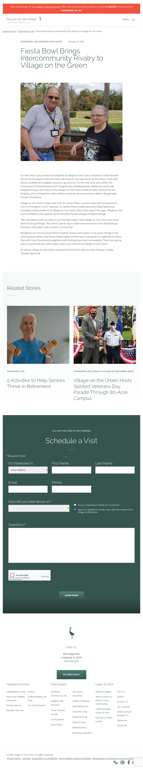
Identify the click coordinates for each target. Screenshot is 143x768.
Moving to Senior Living (104, 719)
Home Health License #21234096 (75, 758)
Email (14, 482)
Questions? (16, 524)
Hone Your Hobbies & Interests (15, 698)
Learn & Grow (9, 31)
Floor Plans (56, 725)
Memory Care (79, 722)
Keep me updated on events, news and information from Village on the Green (105, 510)
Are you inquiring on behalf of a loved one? (99, 505)
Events (120, 696)
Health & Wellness (81, 701)
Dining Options (13, 705)
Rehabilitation (79, 727)
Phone (58, 482)
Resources (122, 720)
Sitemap (26, 758)
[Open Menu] (133, 19)
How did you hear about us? (31, 501)
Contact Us (122, 701)
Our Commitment (37, 705)
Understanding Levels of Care (103, 711)
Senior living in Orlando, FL (124, 714)
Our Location (123, 707)
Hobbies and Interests (57, 703)
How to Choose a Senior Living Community (104, 700)
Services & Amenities (77, 694)
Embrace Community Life (59, 694)
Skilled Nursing (79, 717)
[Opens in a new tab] (128, 762)
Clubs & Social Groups (58, 712)
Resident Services (14, 710)
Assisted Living (79, 711)
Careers (122, 725)
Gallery (31, 691)
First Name (62, 463)
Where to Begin (103, 691)
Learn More (71, 595)
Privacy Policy (14, 758)
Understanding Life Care (37, 698)
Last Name (105, 463)
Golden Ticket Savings (48, 6)
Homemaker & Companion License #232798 (113, 758)
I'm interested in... (22, 463)
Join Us (120, 691)
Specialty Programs (82, 733)
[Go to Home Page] (23, 21)
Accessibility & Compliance (45, 758)
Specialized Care (80, 706)
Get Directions (70, 673)
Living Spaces (57, 719)
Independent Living (15, 691)
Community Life (26, 31)
